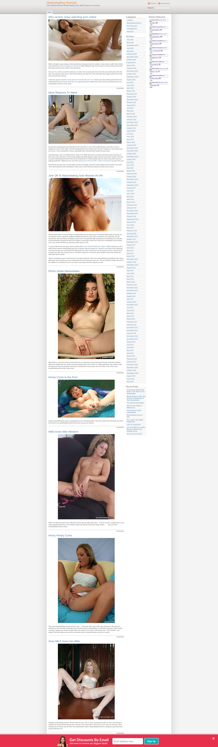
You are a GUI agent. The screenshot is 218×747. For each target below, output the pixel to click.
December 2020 (132, 148)
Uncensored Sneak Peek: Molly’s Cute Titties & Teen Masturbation (136, 391)
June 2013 (130, 310)
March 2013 (131, 319)
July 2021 (130, 134)
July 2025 (130, 48)
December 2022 (132, 100)
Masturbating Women (62, 3)
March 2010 (131, 356)
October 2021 (131, 128)
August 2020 (131, 159)
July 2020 (130, 162)
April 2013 (130, 316)
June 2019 (130, 194)
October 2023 (131, 74)
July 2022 (130, 108)
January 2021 (131, 145)
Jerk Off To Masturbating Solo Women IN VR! (75, 175)
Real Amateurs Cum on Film (135, 416)
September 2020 (132, 157)
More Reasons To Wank (62, 92)
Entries (153, 3)
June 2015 (130, 273)
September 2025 (132, 45)
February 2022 (132, 117)
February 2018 (132, 231)
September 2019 (132, 185)
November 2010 (132, 339)
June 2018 (130, 225)
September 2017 (132, 242)
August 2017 (131, 245)
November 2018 (132, 213)
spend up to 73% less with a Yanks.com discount (95, 161)
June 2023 (130, 85)
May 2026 (130, 43)
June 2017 (130, 248)
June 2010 (130, 347)
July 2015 (130, 270)
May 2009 (130, 382)
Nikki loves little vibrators (63, 431)
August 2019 (131, 188)
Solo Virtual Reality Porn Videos (95, 246)
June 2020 (130, 165)
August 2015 (131, 268)
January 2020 (131, 176)
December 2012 (132, 327)
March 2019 (131, 202)
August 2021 (131, 131)
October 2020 (131, 154)
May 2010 (130, 350)
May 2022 (130, 111)
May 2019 (130, 196)
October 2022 (131, 102)
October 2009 (131, 370)
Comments (165, 3)
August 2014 (131, 296)
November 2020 (132, 151)
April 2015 (130, 279)
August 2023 (131, 80)
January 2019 (131, 208)
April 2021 (130, 139)
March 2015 (131, 282)
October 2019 (131, 182)
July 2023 (130, 82)
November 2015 (132, 259)
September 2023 (132, 77)
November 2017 (132, 236)
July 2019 (130, 191)
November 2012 (132, 330)
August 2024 (131, 62)
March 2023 (131, 91)
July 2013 (130, 308)
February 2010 (132, 359)
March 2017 (131, 256)
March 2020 (131, 171)
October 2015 (131, 262)
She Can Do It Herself (134, 434)
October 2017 (131, 239)
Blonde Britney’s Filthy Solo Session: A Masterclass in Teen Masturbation (136, 398)
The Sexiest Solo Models (135, 403)
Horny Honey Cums (60, 535)
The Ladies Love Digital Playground (135, 421)
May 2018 (130, 228)
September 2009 (132, 373)
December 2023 (132, 71)
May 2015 (130, 276)
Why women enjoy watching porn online (72, 17)
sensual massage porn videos (68, 66)
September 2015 (132, 265)
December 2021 (132, 122)
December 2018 (132, 211)
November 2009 (132, 367)
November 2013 (132, 305)
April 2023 (130, 88)
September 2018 (132, 219)
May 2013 (130, 313)
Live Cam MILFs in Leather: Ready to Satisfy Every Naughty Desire (136, 429)
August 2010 (131, 342)
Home (49, 12)
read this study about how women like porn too (77, 80)
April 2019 (130, 199)
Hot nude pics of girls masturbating (134, 411)
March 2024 (131, 65)
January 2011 (131, 333)
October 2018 (131, 216)
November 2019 (132, 179)
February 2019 (132, 205)
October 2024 (131, 60)
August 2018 (131, 222)
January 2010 (131, 362)
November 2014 (132, 290)
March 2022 (131, 114)
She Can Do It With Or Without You (134, 407)
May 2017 (130, 251)
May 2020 (130, 168)
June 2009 (130, 379)
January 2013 (131, 325)
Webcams (130, 32)
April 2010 (130, 353)
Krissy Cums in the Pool (62, 377)
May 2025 (130, 51)
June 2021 (130, 136)
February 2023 (132, 94)
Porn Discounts (132, 26)
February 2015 (132, 285)
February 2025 (132, 54)
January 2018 (131, 233)
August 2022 (131, 105)
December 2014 (132, 288)
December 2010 (132, 336)
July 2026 (130, 40)
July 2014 (130, 299)
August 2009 (131, 376)
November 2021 (132, 125)
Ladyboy (130, 20)
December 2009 (132, 365)
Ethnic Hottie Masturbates (64, 271)
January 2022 (131, 119)
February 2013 (132, 322)
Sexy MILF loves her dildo (64, 641)
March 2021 (131, 142)
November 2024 (132, 57)
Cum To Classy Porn (134, 424)
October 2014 (131, 293)
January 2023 (131, 97)
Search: (150, 8)
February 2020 (132, 174)
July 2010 (130, 345)
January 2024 (131, 68)
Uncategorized (132, 29)
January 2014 (131, 302)
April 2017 (130, 253)
